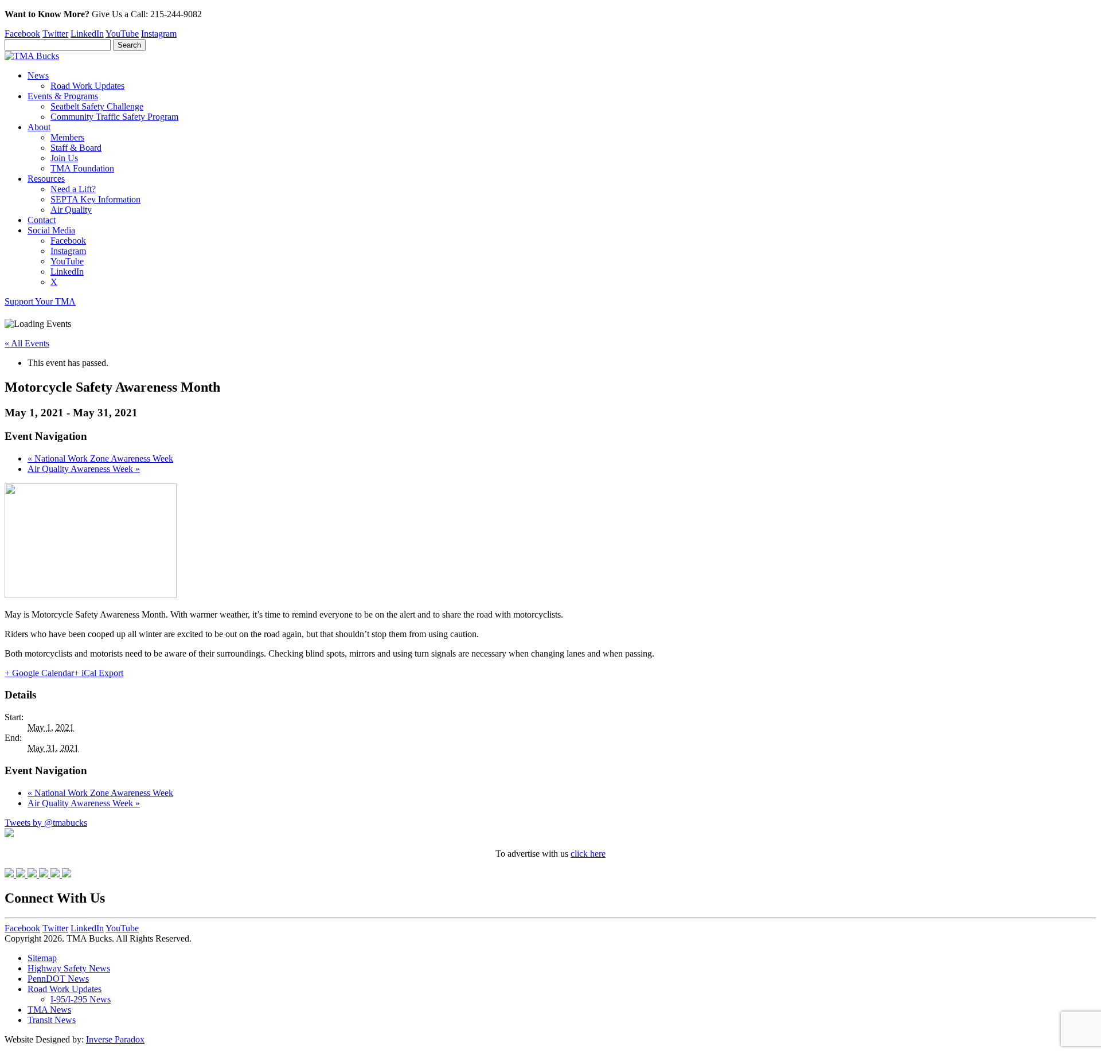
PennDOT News (58, 978)
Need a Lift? (73, 189)
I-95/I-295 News (80, 999)
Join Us (64, 158)
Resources (46, 179)
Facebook (22, 33)
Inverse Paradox (115, 1039)
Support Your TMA (40, 301)
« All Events (27, 343)
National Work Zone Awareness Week (100, 458)
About (39, 127)
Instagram (159, 33)
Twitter (55, 33)
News (38, 75)
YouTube (122, 33)
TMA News (49, 1009)
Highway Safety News (69, 968)
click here (588, 853)
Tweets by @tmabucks (46, 822)
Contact (42, 220)
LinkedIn (87, 33)
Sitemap (42, 958)
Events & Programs (63, 96)
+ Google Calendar (39, 673)
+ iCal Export (98, 673)
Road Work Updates (87, 86)
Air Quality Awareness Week (84, 469)
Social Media (51, 230)
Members (67, 137)
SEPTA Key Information (95, 199)
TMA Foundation (82, 168)
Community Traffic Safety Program (114, 117)
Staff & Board (75, 148)
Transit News (52, 1020)
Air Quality (71, 209)
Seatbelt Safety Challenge (96, 106)
